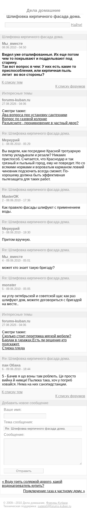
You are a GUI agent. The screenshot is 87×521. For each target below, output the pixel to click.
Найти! (76, 25)
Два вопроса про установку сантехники (34, 115)
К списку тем (12, 82)
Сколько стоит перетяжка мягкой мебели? (36, 336)
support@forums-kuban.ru (54, 506)
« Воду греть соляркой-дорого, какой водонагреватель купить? (32, 484)
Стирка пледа (13, 348)
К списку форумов (70, 86)
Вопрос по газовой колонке (24, 119)
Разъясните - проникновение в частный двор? (40, 123)
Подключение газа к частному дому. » (54, 491)
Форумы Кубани (57, 503)
